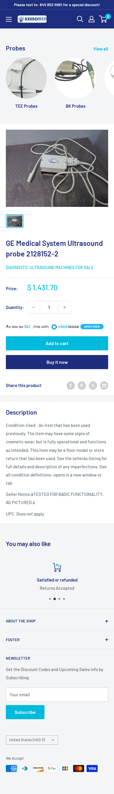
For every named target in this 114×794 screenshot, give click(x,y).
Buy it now (57, 362)
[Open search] (80, 19)
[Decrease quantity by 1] (33, 307)
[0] (103, 19)
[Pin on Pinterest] (82, 385)
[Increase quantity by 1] (64, 307)
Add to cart (57, 343)
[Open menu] (9, 19)
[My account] (91, 19)
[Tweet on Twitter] (93, 385)
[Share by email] (104, 385)
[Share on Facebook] (71, 385)
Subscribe (25, 712)
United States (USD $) (27, 739)
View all (100, 48)
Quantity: (15, 307)
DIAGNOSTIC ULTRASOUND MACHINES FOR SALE (50, 267)
